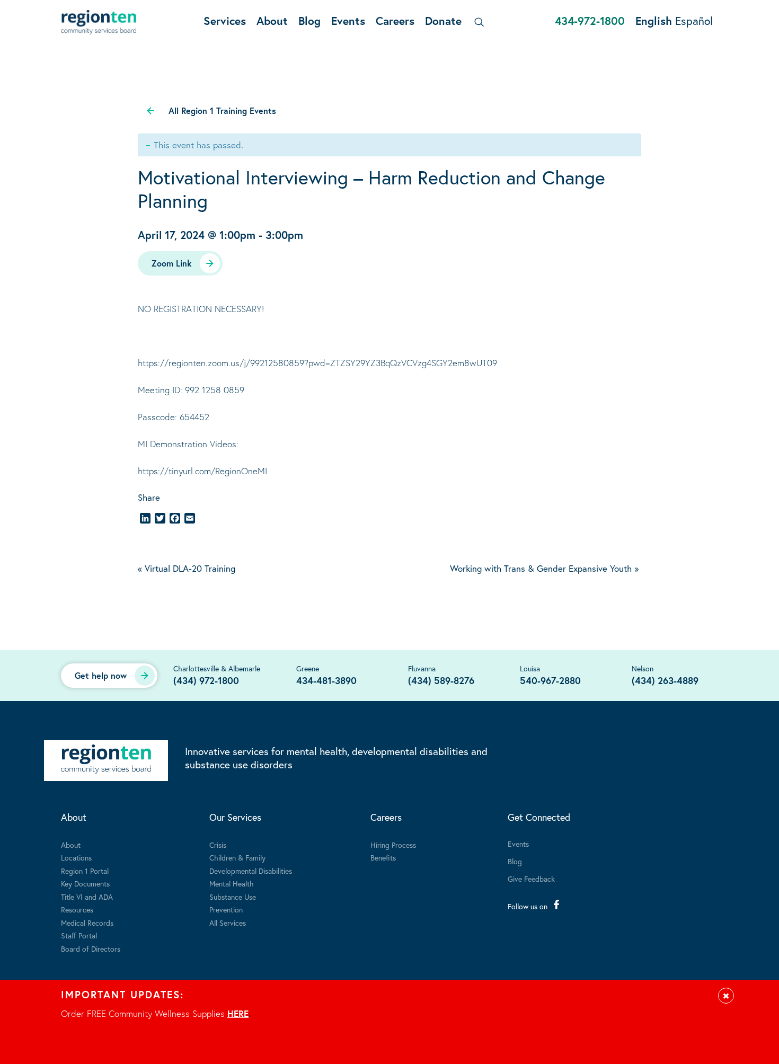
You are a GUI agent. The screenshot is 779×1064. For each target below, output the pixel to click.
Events (348, 20)
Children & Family (237, 858)
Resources (77, 910)
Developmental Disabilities (250, 871)
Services (224, 20)
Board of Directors (90, 949)
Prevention (226, 910)
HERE (238, 1013)
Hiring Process (393, 845)
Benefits (383, 858)
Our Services (235, 817)
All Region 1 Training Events (222, 110)
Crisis (217, 845)
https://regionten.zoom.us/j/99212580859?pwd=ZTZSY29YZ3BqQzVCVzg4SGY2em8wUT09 (317, 363)
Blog (309, 20)
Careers (395, 20)
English (653, 20)
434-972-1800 (590, 20)
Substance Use (232, 897)
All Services (227, 923)
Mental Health (231, 884)
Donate (443, 20)
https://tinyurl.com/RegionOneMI (202, 471)
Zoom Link (172, 263)
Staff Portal (79, 935)
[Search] (477, 22)
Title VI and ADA (87, 897)
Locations (76, 858)
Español (694, 20)
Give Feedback (531, 879)
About (272, 20)
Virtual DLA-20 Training (186, 568)
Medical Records (87, 923)
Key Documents (85, 884)
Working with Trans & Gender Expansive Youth (544, 568)
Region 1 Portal (85, 871)
